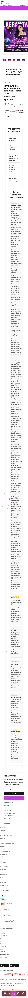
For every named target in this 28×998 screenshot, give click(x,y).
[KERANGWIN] (7, 3)
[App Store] (4, 966)
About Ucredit (4, 882)
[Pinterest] (13, 989)
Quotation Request (5, 833)
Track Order (3, 841)
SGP (1, 938)
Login (8, 995)
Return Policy (3, 874)
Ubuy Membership (5, 851)
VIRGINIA (2, 952)
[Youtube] (7, 989)
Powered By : (6, 111)
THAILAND (2, 933)
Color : (7, 116)
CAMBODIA (3, 946)
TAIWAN (2, 944)
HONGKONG (3, 936)
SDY (1, 941)
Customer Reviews (5, 872)
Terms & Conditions (6, 983)
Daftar (13, 995)
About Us (2, 828)
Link (18, 995)
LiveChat (22, 995)
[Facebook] (1, 989)
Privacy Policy (19, 983)
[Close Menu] (1, 3)
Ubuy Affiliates (4, 885)
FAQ (1, 880)
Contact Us (3, 830)
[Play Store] (14, 966)
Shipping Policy (4, 846)
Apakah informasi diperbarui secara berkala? (12, 169)
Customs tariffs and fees (7, 843)
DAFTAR (14, 793)
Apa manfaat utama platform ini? (13, 180)
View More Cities (5, 954)
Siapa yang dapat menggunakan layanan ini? (13, 157)
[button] (23, 17)
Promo (5, 995)
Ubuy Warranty (4, 854)
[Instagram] (4, 989)
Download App (4, 867)
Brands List (3, 869)
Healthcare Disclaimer (6, 857)
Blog (1, 877)
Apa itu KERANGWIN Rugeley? (12, 138)
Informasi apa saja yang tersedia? (13, 147)
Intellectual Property (6, 835)
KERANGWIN (7, 83)
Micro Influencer (4, 849)
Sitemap (2, 838)
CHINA (2, 949)
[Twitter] (10, 989)
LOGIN (14, 798)
